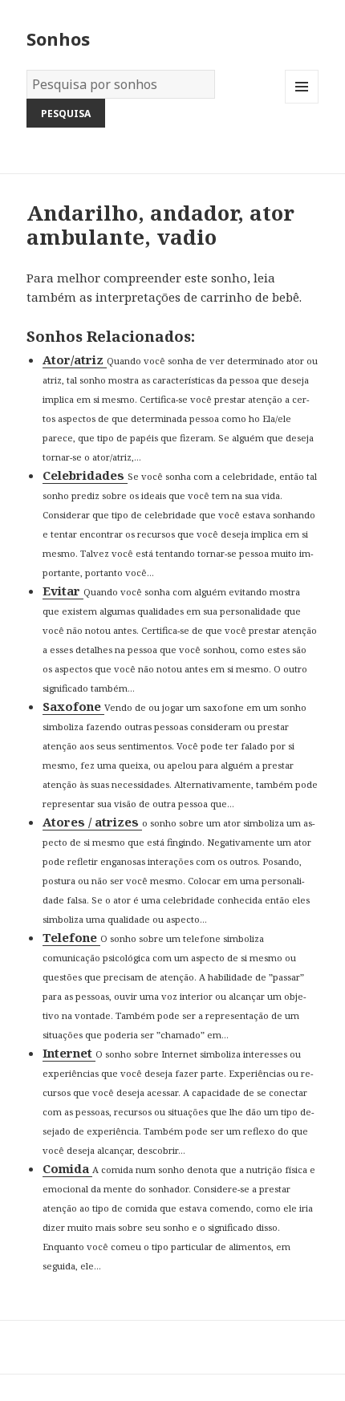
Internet (69, 1053)
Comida (67, 1168)
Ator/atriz (75, 359)
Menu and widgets (302, 103)
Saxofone (73, 706)
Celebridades (85, 475)
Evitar (63, 591)
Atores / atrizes (92, 822)
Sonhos (58, 38)
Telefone (71, 937)
